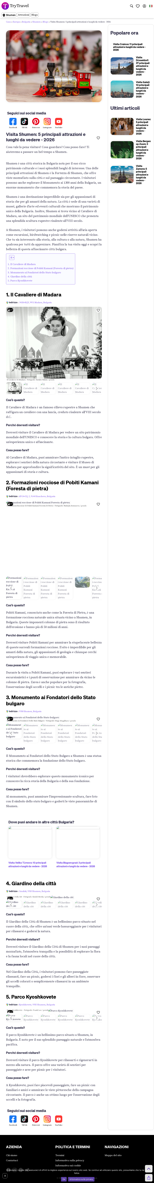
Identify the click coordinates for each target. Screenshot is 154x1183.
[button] (11, 257)
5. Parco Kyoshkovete (20, 280)
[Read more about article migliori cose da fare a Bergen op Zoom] (122, 149)
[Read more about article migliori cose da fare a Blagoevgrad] (78, 842)
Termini (59, 1155)
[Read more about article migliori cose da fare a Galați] (122, 89)
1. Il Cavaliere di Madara (22, 264)
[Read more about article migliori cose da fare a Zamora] (122, 174)
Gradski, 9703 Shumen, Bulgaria (34, 891)
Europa (16, 22)
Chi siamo (11, 1155)
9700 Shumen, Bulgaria (30, 711)
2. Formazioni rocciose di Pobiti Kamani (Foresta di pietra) (41, 268)
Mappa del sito (113, 1155)
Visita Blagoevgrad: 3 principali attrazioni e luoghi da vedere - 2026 (75, 864)
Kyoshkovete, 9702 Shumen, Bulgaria (37, 1004)
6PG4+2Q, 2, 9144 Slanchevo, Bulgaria (37, 496)
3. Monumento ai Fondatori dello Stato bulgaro (34, 272)
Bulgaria (26, 22)
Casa (8, 22)
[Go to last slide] (11, 388)
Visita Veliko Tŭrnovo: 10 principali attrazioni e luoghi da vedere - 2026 (27, 864)
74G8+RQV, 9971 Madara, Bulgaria (35, 302)
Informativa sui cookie (68, 1165)
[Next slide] (96, 388)
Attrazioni (23, 15)
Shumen (36, 22)
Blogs (34, 15)
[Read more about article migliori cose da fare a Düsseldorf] (122, 65)
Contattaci (12, 1160)
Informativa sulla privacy (69, 1160)
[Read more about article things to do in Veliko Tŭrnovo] (30, 842)
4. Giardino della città (20, 276)
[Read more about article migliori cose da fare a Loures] (122, 126)
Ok (64, 1179)
